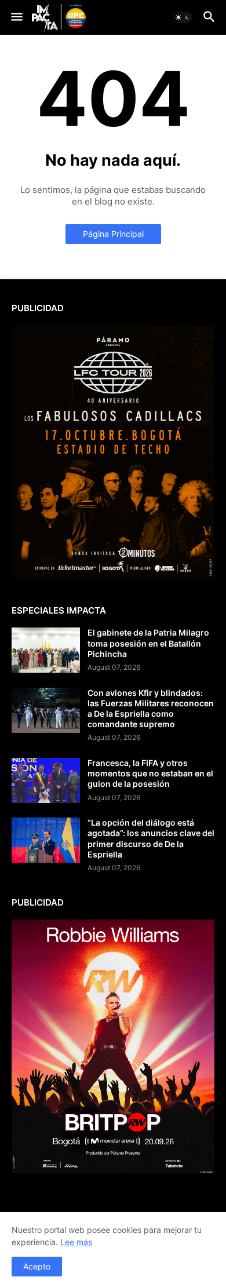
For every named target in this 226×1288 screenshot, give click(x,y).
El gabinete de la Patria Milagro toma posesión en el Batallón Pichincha (148, 642)
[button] (16, 17)
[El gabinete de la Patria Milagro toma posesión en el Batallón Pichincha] (46, 650)
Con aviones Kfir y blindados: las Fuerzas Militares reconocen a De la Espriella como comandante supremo (151, 708)
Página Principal (113, 234)
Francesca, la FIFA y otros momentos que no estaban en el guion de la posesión (150, 773)
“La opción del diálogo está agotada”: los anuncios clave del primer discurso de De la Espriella (151, 838)
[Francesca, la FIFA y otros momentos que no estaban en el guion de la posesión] (46, 780)
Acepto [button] (36, 1266)
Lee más (76, 1242)
